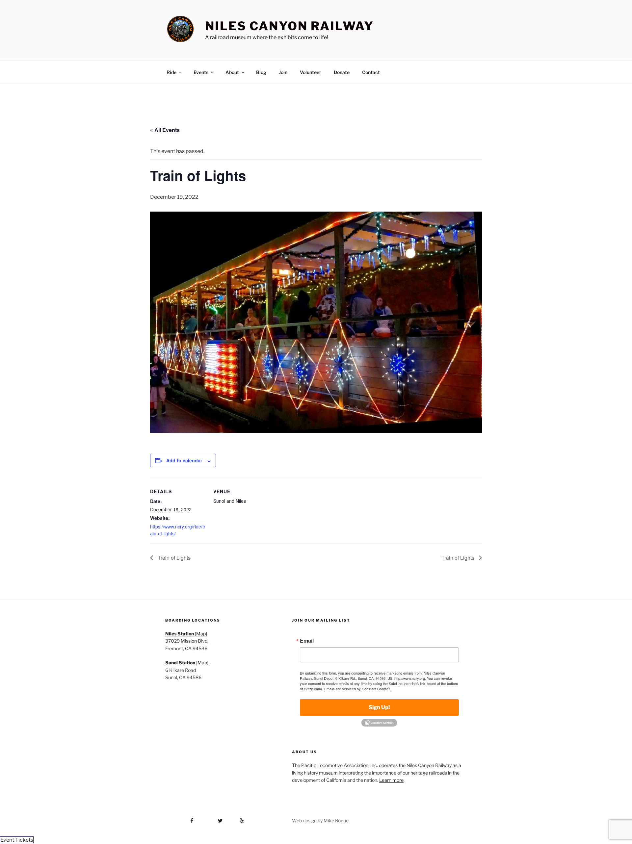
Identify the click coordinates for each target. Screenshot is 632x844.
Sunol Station (180, 662)
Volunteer (310, 72)
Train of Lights (173, 557)
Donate (342, 72)
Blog (261, 72)
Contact (371, 72)
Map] (201, 633)
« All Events (165, 130)
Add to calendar (184, 460)
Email (307, 640)
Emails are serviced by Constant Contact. (357, 688)
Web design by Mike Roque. (321, 820)
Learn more (391, 780)
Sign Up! (379, 707)
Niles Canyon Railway (289, 26)
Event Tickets (16, 840)
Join (283, 72)
